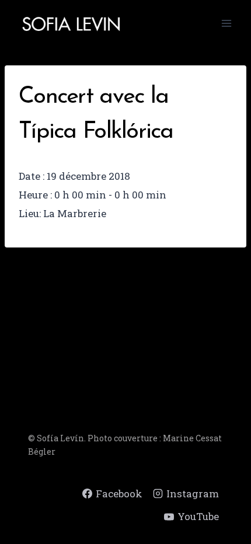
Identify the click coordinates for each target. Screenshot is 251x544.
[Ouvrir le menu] (226, 23)
